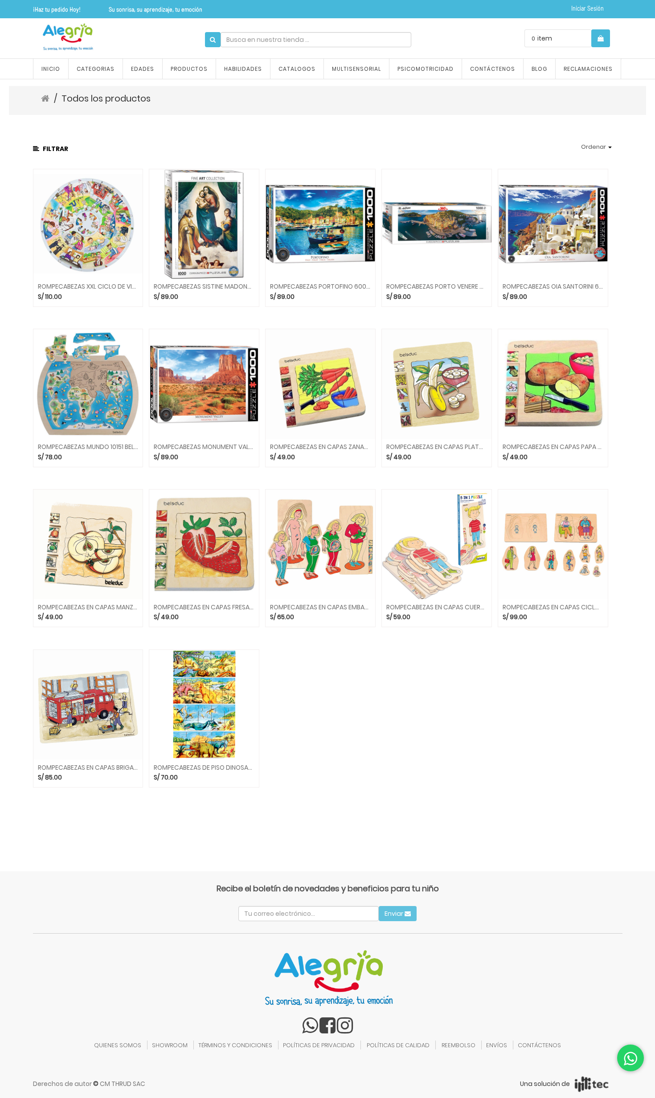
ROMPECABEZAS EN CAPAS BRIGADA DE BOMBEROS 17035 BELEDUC (88, 767)
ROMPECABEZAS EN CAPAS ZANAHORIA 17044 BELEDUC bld (320, 447)
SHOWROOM (170, 1045)
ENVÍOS (496, 1045)
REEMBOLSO (458, 1045)
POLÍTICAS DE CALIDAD (398, 1045)
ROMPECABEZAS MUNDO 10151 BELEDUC (88, 447)
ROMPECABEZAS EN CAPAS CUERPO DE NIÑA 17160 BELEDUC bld (436, 607)
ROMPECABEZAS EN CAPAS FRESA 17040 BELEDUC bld (204, 607)
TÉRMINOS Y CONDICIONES (235, 1045)
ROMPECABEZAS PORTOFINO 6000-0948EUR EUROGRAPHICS (320, 286)
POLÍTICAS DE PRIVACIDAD (319, 1045)
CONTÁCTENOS (539, 1045)
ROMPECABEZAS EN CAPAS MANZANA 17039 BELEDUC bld (88, 607)
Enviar (395, 913)
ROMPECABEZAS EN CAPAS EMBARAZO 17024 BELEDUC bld (320, 607)
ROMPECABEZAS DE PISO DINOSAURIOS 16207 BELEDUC (204, 767)
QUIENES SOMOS (117, 1045)
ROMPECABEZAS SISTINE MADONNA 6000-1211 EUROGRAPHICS (204, 286)
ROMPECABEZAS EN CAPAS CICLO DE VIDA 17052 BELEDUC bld (553, 607)
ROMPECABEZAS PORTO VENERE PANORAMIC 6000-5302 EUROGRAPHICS (436, 286)
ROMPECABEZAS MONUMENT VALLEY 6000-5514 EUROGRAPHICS (204, 447)
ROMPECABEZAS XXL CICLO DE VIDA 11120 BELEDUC (88, 286)
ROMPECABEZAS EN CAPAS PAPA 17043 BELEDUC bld (553, 447)
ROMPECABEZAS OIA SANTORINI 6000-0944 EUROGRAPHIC (553, 286)
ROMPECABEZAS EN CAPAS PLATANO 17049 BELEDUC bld (436, 447)
